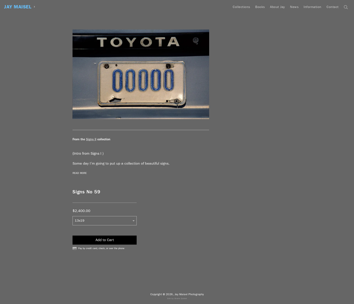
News (294, 7)
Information (312, 7)
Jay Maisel (17, 7)
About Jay (277, 7)
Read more (80, 173)
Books (260, 7)
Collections (241, 7)
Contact (333, 7)
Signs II (91, 139)
